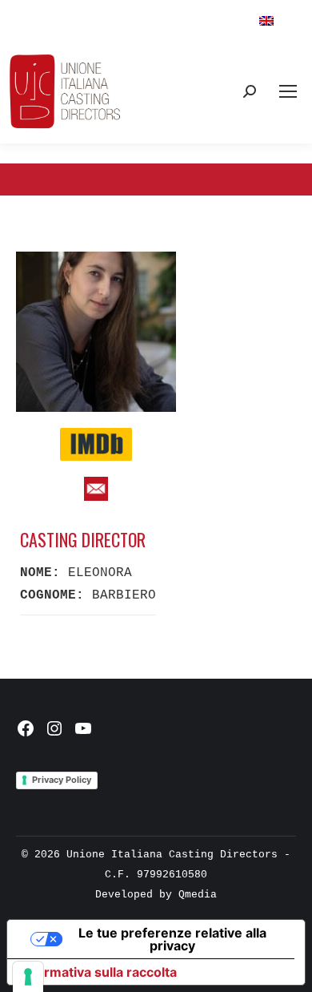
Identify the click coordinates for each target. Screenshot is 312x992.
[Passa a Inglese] (266, 20)
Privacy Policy (61, 779)
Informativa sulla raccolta (98, 972)
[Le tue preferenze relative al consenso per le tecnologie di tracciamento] (28, 977)
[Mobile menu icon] (288, 91)
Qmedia (197, 895)
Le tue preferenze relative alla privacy (172, 939)
